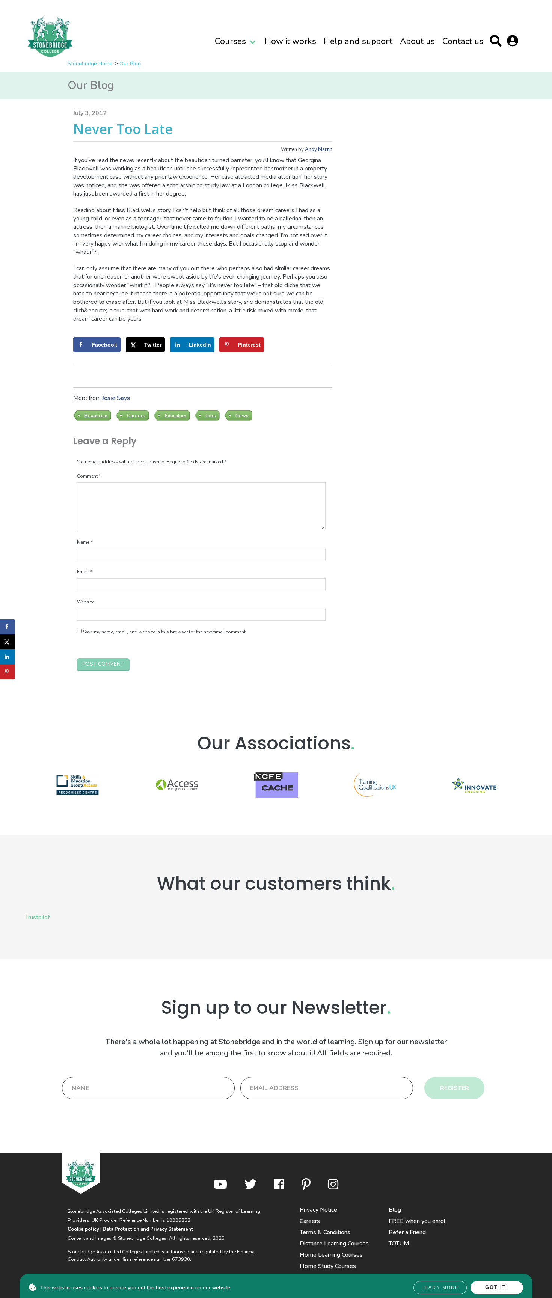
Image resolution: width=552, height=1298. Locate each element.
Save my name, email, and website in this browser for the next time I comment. (165, 632)
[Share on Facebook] (7, 626)
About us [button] (417, 41)
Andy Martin (318, 149)
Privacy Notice (318, 1210)
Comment (89, 476)
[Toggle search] (497, 42)
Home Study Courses (328, 1266)
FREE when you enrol (417, 1221)
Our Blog (130, 63)
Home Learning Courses (331, 1255)
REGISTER (454, 1088)
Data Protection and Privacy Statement (148, 1229)
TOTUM (399, 1243)
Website (85, 602)
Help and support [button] (358, 41)
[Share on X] (7, 641)
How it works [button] (290, 41)
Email (84, 572)
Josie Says (116, 398)
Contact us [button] (462, 41)
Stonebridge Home (90, 63)
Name (84, 542)
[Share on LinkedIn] (7, 656)
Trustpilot (37, 917)
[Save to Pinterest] (7, 671)
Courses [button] (230, 41)
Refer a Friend (407, 1232)
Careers (310, 1221)
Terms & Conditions (325, 1232)
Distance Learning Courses (334, 1243)
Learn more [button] (440, 1287)
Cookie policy (83, 1229)
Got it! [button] (496, 1287)
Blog (395, 1210)
